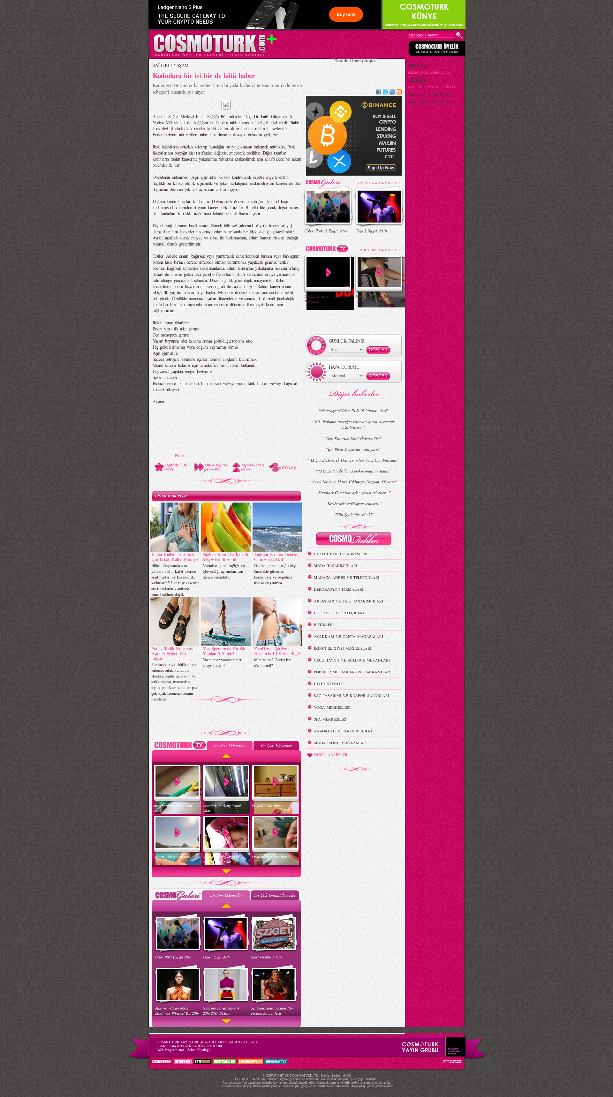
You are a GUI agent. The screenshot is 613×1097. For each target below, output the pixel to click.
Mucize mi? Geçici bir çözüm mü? (272, 662)
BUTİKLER (323, 624)
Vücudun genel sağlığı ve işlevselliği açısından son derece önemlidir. (224, 571)
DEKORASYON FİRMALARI (338, 589)
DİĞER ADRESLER (330, 754)
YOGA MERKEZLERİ (332, 707)
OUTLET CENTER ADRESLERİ (340, 553)
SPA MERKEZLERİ (330, 719)
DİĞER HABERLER (171, 496)
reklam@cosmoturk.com (428, 72)
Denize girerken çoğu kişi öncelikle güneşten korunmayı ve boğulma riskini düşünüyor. (275, 574)
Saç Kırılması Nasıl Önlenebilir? (353, 438)
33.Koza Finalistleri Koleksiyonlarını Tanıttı (354, 471)
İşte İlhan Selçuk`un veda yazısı (353, 449)
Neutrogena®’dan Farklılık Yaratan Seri (353, 410)
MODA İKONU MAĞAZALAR (340, 742)
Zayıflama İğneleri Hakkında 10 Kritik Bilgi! (277, 650)
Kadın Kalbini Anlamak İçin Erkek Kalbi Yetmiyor (175, 556)
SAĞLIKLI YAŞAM (170, 65)
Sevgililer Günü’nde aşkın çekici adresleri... (353, 493)
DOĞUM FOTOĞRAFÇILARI (339, 612)
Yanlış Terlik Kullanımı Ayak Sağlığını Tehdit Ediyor (172, 653)
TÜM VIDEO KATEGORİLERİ (380, 249)
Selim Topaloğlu (199, 1050)
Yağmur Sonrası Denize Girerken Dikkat (275, 556)
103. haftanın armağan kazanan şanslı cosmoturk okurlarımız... (354, 424)
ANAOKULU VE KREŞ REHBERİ (343, 730)
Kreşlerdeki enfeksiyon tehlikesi (354, 503)
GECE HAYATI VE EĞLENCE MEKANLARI (352, 659)
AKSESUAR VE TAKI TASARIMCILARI (348, 600)
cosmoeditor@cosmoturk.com (433, 86)
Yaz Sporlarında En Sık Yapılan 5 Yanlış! (224, 650)
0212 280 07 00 (210, 1046)
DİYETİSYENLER (329, 683)
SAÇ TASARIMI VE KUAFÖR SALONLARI (351, 695)
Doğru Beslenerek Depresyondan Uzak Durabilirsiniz (354, 460)
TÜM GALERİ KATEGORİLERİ (379, 182)
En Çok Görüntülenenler (275, 895)
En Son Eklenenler (230, 745)
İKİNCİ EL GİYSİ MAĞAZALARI (342, 648)
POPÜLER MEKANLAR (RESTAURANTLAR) (352, 671)
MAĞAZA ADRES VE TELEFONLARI (346, 577)
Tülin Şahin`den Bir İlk (353, 514)
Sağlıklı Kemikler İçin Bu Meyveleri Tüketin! (226, 556)
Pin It (180, 455)
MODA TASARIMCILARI (335, 565)
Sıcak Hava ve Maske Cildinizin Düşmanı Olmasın (353, 482)
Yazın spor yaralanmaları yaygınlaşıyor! (223, 662)
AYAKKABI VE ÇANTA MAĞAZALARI (348, 636)
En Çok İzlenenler (276, 745)
